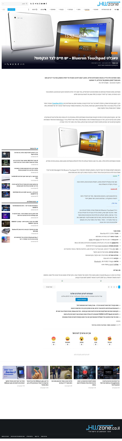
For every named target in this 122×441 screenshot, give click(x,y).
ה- (57, 103)
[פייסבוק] (46, 3)
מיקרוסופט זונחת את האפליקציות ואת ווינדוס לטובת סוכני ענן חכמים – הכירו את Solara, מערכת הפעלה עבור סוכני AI (87, 311)
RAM (97, 240)
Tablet (108, 325)
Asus (61, 120)
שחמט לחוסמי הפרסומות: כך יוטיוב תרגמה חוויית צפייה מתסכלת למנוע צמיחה (86, 383)
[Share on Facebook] (18, 64)
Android (113, 325)
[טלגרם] (35, 3)
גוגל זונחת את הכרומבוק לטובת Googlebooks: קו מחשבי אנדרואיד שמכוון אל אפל (110, 383)
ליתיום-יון (111, 264)
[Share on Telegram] (10, 64)
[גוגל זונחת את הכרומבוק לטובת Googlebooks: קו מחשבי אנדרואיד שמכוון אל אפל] (108, 372)
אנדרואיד (94, 325)
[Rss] (31, 3)
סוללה (116, 264)
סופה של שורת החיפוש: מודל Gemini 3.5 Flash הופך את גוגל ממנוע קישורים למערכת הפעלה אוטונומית (90, 317)
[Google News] (42, 3)
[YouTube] (44, 3)
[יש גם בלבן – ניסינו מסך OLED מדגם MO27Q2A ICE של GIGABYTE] (6, 194)
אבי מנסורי (115, 63)
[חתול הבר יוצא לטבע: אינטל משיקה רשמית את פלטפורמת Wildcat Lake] (13, 372)
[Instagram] (40, 3)
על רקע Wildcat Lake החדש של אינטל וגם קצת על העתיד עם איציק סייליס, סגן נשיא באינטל (37, 383)
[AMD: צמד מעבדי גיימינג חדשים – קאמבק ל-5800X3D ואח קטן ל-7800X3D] (6, 224)
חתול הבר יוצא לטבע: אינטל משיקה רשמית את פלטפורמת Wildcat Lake (14, 382)
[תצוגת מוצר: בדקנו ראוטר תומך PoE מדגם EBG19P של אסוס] (6, 178)
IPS (114, 249)
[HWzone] (108, 3)
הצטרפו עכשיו (81, 299)
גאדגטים (114, 53)
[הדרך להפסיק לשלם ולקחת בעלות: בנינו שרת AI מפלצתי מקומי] (6, 155)
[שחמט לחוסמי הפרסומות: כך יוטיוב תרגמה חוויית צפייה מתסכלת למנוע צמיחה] (85, 372)
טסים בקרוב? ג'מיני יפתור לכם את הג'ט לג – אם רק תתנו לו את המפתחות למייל (98, 305)
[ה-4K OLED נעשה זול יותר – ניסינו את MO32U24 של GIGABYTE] (6, 208)
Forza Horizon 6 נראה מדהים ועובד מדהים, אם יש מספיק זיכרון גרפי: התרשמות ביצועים (95, 308)
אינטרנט (99, 325)
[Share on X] (15, 64)
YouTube (103, 325)
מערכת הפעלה (113, 246)
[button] (29, 9)
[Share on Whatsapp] (13, 64)
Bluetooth (97, 261)
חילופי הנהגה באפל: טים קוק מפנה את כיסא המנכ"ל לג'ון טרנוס (62, 382)
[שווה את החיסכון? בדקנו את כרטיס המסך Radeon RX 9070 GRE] (6, 232)
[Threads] (33, 3)
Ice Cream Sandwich (101, 246)
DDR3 (91, 240)
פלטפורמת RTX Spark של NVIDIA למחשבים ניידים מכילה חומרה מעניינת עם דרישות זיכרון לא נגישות (91, 314)
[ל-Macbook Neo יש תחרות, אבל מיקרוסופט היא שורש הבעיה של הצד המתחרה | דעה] (6, 239)
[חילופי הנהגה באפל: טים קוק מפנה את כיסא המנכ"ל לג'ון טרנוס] (61, 372)
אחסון (114, 243)
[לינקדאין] (37, 3)
